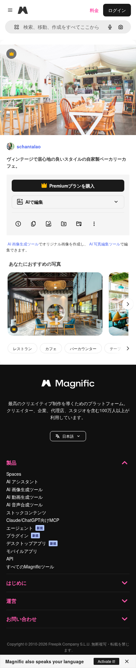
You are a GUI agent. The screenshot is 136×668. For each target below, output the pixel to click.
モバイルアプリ (21, 551)
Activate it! (106, 661)
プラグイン (22, 535)
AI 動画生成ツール (24, 497)
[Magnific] (68, 384)
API (9, 558)
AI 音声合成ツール (24, 504)
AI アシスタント (22, 481)
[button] (68, 436)
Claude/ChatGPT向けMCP (32, 520)
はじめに (16, 582)
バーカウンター (83, 348)
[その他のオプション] (94, 224)
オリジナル (43, 54)
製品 (11, 462)
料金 (94, 10)
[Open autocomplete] (14, 27)
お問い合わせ (21, 618)
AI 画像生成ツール (23, 243)
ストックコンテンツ (26, 512)
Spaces (13, 474)
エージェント (24, 528)
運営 (11, 600)
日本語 (68, 436)
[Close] (127, 661)
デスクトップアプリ (31, 543)
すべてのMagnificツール (30, 566)
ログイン (117, 10)
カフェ (51, 348)
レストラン (22, 348)
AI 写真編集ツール (104, 243)
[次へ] (127, 304)
